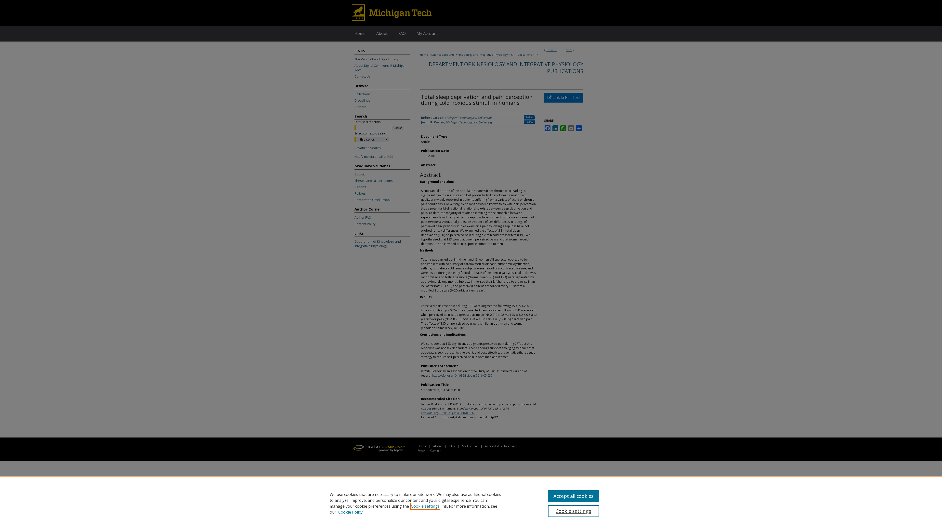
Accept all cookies (573, 496)
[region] (471, 503)
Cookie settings (425, 506)
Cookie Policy (350, 512)
